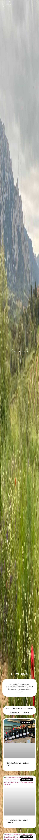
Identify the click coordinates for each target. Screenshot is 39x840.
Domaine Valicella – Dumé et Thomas (18, 821)
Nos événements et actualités (23, 708)
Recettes (27, 712)
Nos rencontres (19, 351)
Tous (7, 708)
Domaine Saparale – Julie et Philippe (18, 764)
